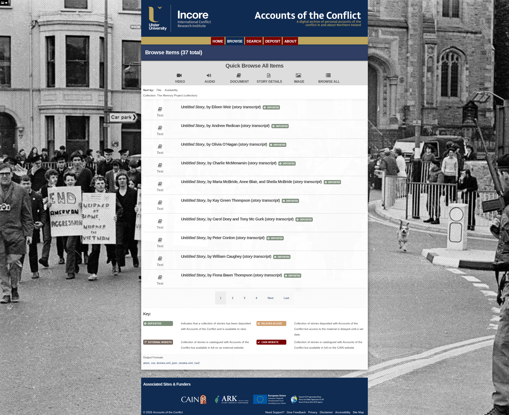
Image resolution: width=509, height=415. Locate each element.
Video (180, 81)
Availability (171, 90)
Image (299, 81)
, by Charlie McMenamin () (228, 163)
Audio (210, 81)
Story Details (269, 81)
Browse (235, 41)
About (290, 41)
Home (218, 41)
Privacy (312, 412)
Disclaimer (326, 412)
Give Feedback (296, 412)
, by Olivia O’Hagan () (224, 144)
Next (270, 298)
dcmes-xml (163, 363)
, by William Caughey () (226, 256)
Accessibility (342, 412)
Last (286, 298)
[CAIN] (194, 403)
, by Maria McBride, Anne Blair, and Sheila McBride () (251, 181)
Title (158, 90)
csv (153, 363)
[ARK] (232, 403)
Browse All (329, 81)
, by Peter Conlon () (222, 238)
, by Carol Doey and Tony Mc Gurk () (237, 219)
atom (146, 363)
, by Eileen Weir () (221, 107)
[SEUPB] (307, 403)
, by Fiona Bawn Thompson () (231, 275)
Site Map (358, 412)
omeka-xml (186, 363)
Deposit (272, 41)
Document (239, 81)
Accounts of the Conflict (168, 412)
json (174, 363)
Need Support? (274, 412)
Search (254, 41)
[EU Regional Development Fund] (269, 403)
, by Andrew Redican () (225, 125)
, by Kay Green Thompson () (230, 200)
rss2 (197, 363)
